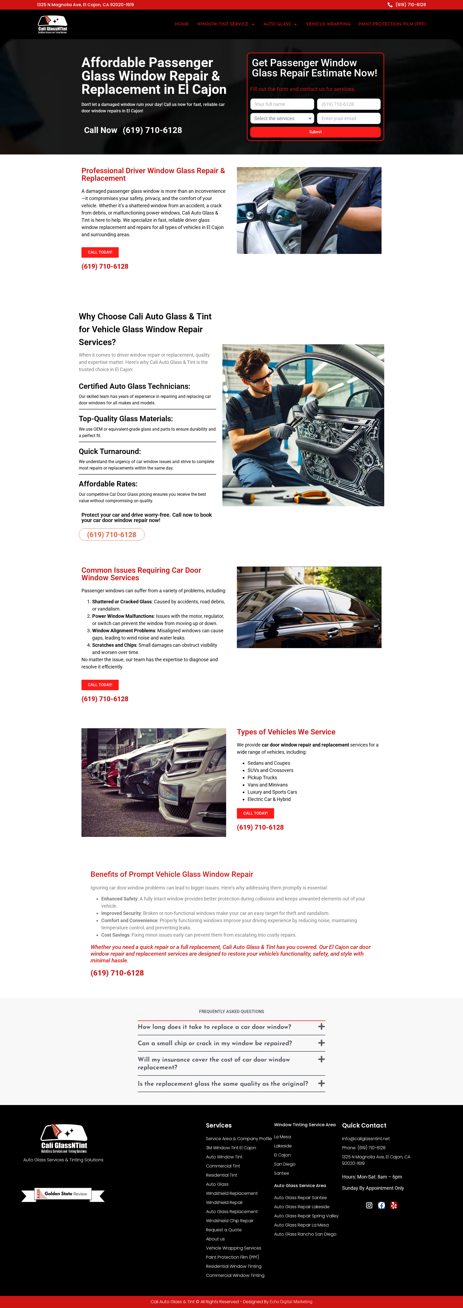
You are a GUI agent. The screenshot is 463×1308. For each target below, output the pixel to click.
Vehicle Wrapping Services (233, 1248)
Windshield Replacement (232, 1193)
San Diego (285, 1164)
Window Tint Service (222, 24)
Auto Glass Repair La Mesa (301, 1225)
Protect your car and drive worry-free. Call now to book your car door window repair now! (146, 517)
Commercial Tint (223, 1166)
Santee (281, 1173)
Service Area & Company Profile (239, 1139)
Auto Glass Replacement (232, 1212)
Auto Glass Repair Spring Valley (306, 1216)
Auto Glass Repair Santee (300, 1198)
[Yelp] (393, 1205)
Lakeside (283, 1146)
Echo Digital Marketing (291, 1301)
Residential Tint (221, 1175)
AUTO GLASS (277, 24)
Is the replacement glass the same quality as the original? (223, 1084)
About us (215, 1239)
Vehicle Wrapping (328, 24)
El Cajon (282, 1155)
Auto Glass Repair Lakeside (302, 1207)
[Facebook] (381, 1205)
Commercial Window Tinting (235, 1275)
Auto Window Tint (224, 1157)
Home (182, 24)
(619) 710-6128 (152, 130)
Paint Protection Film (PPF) (392, 24)
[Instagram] (369, 1205)
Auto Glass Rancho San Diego (305, 1234)
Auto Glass (217, 1184)
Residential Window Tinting (234, 1266)
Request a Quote (224, 1230)
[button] (231, 1028)
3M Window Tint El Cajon (231, 1148)
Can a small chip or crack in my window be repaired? (215, 1044)
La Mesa (282, 1137)
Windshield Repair (224, 1202)
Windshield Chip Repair (229, 1221)
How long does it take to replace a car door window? (214, 1027)
